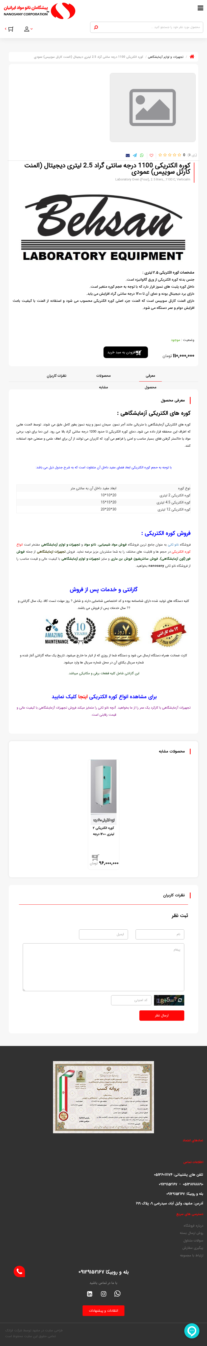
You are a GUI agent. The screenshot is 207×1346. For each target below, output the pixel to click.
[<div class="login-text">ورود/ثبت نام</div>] (32, 29)
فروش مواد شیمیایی (113, 544)
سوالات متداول (193, 1240)
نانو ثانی (173, 544)
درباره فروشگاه (193, 1225)
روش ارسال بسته (191, 1233)
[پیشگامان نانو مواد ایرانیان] (77, 11)
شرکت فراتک (13, 1330)
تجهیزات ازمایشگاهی (51, 551)
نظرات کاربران (56, 376)
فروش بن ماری (121, 558)
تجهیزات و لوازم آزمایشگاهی (60, 544)
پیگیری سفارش (192, 1248)
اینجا (82, 697)
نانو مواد (90, 544)
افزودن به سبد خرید (121, 352)
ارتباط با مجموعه (191, 1255)
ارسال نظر (162, 1015)
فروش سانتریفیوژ (146, 558)
